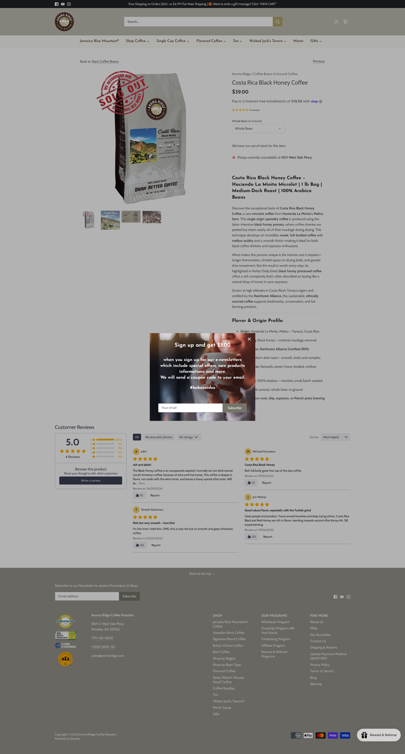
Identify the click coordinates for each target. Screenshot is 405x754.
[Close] (249, 339)
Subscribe (235, 408)
